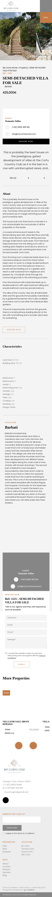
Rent (5, 848)
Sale (5, 846)
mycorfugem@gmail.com (16, 792)
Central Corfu (27, 848)
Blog (5, 875)
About (5, 863)
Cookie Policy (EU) (38, 887)
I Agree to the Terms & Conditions (19, 833)
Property (23, 67)
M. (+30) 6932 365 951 (13, 788)
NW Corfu (25, 854)
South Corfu (27, 851)
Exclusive (7, 851)
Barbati (8, 86)
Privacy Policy (24, 887)
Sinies (7, 729)
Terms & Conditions (10, 887)
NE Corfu (25, 846)
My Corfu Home (10, 67)
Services (6, 872)
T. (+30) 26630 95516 (12, 784)
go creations (29, 890)
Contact (7, 866)
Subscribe (12, 828)
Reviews (6, 869)
